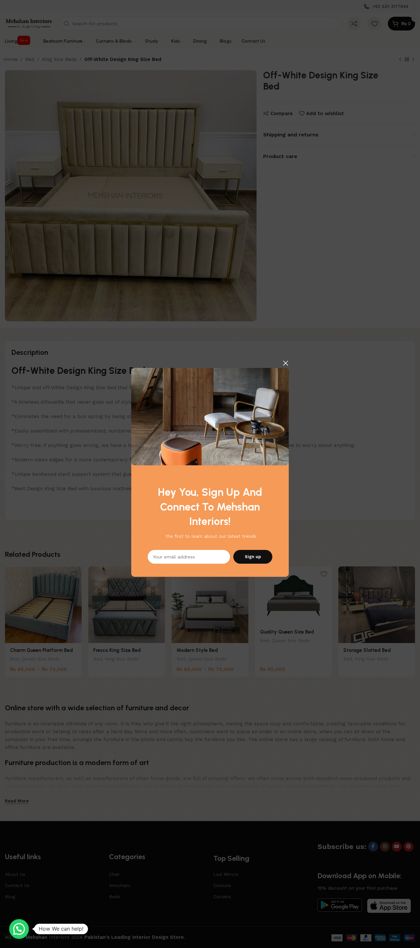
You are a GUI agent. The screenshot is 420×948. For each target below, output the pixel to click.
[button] (19, 929)
